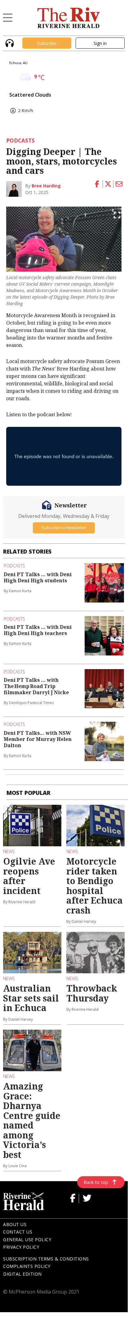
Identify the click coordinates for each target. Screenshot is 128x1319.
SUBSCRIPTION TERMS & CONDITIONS (46, 1259)
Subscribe (46, 43)
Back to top (96, 1182)
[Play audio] (9, 43)
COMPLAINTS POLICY (27, 1266)
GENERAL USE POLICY (27, 1239)
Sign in (100, 43)
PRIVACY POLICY (21, 1247)
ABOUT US (14, 1224)
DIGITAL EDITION (22, 1274)
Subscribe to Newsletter (64, 527)
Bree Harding (46, 186)
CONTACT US (17, 1232)
